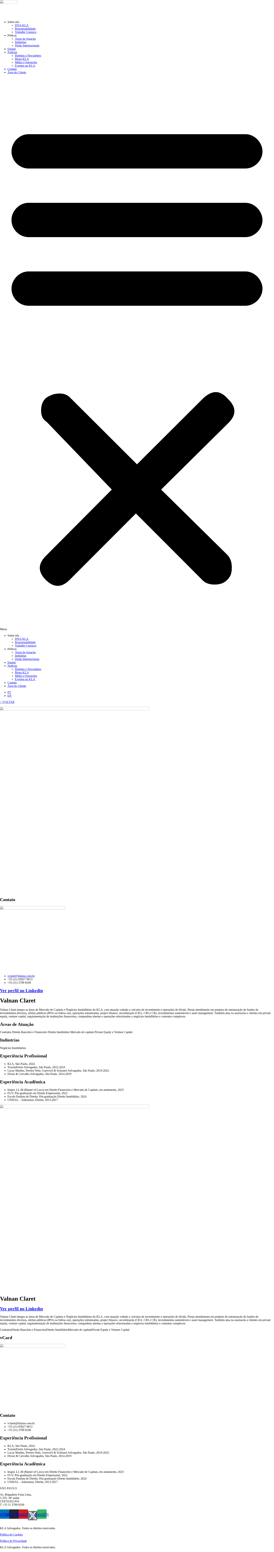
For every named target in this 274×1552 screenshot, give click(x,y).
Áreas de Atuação (25, 38)
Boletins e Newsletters (28, 55)
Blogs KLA (22, 58)
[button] (137, 354)
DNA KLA (22, 25)
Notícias (12, 52)
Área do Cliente (16, 72)
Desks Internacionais (27, 45)
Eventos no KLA (25, 65)
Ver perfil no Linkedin (21, 990)
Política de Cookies (11, 1534)
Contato (12, 69)
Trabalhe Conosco (25, 32)
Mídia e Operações (26, 62)
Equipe (11, 48)
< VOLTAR (7, 702)
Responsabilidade (25, 28)
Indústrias (20, 42)
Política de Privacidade (13, 1540)
